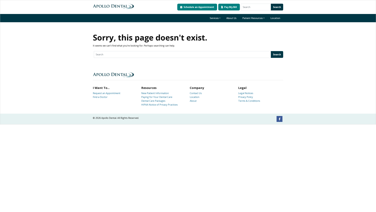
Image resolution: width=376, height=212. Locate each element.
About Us (231, 18)
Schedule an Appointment (198, 7)
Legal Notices (245, 93)
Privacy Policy (245, 97)
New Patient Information (155, 93)
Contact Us (196, 93)
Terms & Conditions (249, 100)
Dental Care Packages (153, 100)
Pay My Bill (230, 7)
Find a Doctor (100, 97)
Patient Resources (252, 18)
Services (214, 18)
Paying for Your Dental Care (156, 97)
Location (275, 18)
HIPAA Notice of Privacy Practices (159, 104)
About (193, 100)
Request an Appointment (106, 93)
